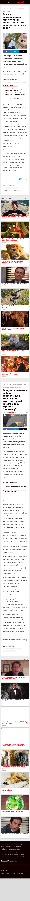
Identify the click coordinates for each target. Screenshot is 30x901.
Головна (4, 8)
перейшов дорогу (7, 190)
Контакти (19, 868)
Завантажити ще (15, 98)
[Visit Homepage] (16, 2)
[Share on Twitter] (23, 51)
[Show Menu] (1, 2)
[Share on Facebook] (7, 51)
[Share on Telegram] (15, 51)
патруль (15, 188)
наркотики (9, 188)
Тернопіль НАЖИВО (11, 873)
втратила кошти (10, 648)
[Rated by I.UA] (4, 861)
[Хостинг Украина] (12, 861)
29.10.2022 (19, 31)
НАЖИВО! (11, 31)
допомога (18, 648)
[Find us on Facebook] (1, 871)
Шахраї (14, 651)
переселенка (6, 651)
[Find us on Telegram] (6, 871)
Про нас (3, 868)
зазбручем (11, 185)
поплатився (17, 190)
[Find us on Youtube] (3, 871)
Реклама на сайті (11, 868)
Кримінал (9, 8)
